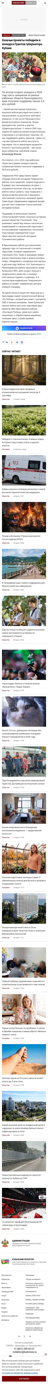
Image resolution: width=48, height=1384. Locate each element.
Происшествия (7, 1292)
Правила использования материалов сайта (36, 1323)
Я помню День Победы (35, 1304)
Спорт (3, 1296)
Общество (6, 35)
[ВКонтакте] (7, 342)
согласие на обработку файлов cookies (20, 1373)
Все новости (6, 1275)
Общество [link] (5, 399)
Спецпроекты (31, 1291)
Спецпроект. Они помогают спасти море (35, 1309)
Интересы (5, 1320)
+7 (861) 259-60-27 (24, 1348)
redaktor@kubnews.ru (25, 1351)
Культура (5, 1300)
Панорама (30, 1275)
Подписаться (26, 328)
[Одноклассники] (12, 342)
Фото (3, 1304)
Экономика (6, 1287)
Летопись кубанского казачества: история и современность (35, 1285)
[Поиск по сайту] (45, 3)
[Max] (22, 342)
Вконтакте (19, 1336)
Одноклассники (24, 1336)
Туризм (4, 1312)
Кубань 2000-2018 (33, 1295)
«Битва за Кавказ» (33, 1279)
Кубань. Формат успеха (35, 1300)
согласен (24, 1379)
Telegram (30, 1336)
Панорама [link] (6, 449)
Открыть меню (3, 3)
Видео (3, 1308)
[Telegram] (17, 342)
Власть (4, 1283)
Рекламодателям (33, 1318)
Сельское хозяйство (9, 1316)
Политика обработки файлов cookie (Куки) (34, 1329)
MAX (39, 334)
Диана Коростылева (36, 35)
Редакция (29, 1314)
